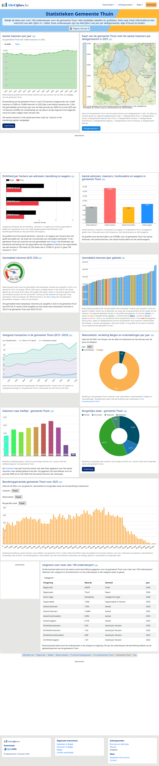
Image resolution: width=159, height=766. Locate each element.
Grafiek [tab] (7, 44)
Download (151, 4)
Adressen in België (65, 747)
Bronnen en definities (119, 744)
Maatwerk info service (119, 757)
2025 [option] (89, 346)
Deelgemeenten (90, 128)
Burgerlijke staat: (9, 503)
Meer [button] (139, 4)
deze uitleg (51, 297)
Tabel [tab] (17, 44)
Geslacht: (6, 490)
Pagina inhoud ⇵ (81, 28)
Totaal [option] (15, 490)
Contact (113, 760)
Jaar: (84, 346)
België (54, 241)
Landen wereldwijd (65, 752)
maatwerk (9, 468)
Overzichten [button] (107, 4)
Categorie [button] (48, 578)
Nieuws (113, 747)
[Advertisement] (79, 155)
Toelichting (9, 125)
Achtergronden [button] (125, 4)
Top (135, 655)
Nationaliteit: (8, 497)
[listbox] (90, 347)
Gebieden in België (65, 744)
